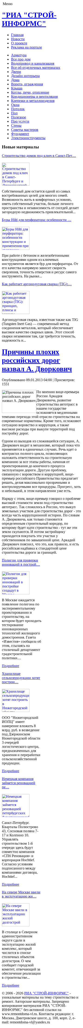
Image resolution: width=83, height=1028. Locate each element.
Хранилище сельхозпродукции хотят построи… (21, 678)
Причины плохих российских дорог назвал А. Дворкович (37, 360)
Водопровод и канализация (32, 63)
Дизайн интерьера (25, 76)
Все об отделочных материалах (35, 67)
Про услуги (20, 121)
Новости (18, 39)
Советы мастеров (24, 130)
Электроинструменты (28, 138)
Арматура (19, 55)
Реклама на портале (26, 47)
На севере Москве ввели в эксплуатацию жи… (21, 894)
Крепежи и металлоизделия (32, 101)
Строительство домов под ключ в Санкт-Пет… (39, 156)
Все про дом (20, 59)
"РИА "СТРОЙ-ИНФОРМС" (29, 19)
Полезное (18, 117)
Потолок (18, 109)
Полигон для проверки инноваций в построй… (21, 562)
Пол (14, 113)
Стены (16, 125)
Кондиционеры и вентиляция (34, 96)
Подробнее (10, 666)
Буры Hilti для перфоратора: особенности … (36, 220)
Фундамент (20, 134)
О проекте (19, 43)
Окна (15, 105)
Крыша (16, 88)
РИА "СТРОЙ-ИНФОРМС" (46, 993)
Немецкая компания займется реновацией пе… (18, 783)
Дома (15, 80)
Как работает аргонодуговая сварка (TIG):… (37, 284)
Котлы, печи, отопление (30, 92)
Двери (16, 72)
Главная (17, 35)
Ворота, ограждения (27, 84)
